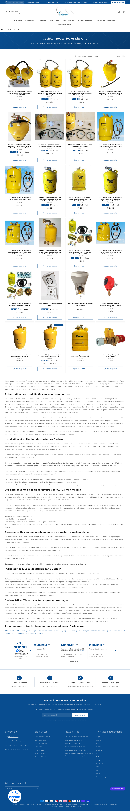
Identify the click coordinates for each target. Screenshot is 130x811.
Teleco (98, 773)
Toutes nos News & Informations (77, 737)
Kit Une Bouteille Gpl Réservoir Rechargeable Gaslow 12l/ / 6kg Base (110, 146)
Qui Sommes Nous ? (42, 737)
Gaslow (98, 757)
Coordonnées (113, 804)
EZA (97, 753)
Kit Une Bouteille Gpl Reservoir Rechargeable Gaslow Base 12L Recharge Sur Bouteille (50, 199)
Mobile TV (99, 763)
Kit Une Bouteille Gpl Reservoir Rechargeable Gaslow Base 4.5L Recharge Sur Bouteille (50, 252)
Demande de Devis (42, 743)
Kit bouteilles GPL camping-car (17, 631)
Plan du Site (39, 750)
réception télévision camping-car (44, 631)
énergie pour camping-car (69, 631)
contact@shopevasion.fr (19, 741)
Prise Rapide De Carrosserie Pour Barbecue (50, 304)
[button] (12, 12)
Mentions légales (76, 806)
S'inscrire (79, 715)
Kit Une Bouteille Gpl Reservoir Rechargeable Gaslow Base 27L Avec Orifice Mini (80, 199)
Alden (98, 743)
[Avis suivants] (115, 650)
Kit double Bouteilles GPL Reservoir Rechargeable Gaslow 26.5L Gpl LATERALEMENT (19, 93)
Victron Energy (101, 777)
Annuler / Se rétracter (43, 757)
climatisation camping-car (100, 631)
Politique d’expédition (100, 804)
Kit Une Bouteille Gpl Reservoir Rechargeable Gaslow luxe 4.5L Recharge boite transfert (110, 252)
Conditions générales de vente (60, 806)
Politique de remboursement (68, 804)
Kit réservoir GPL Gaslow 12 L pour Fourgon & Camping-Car (80, 145)
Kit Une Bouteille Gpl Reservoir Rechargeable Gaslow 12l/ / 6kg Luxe (19, 199)
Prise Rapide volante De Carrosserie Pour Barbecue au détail (110, 305)
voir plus (81, 650)
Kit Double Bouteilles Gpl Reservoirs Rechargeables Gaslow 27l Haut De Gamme (80, 93)
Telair (98, 770)
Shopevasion (21, 804)
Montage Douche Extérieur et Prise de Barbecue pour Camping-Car (79, 755)
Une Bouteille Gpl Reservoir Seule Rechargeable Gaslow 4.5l (80, 355)
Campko (99, 747)
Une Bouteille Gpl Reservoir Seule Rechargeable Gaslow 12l (20, 355)
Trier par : (77, 56)
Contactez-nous (40, 740)
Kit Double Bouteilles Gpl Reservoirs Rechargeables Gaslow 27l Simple (50, 93)
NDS (97, 767)
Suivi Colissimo (40, 753)
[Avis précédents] (31, 650)
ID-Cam (98, 760)
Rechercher (39, 747)
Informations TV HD (72, 743)
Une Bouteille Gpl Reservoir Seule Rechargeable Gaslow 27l (50, 355)
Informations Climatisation (75, 747)
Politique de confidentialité (51, 804)
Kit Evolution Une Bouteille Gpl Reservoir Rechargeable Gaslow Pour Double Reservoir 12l (110, 93)
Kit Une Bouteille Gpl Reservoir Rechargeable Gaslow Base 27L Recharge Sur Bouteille (110, 199)
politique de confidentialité (77, 720)
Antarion (99, 740)
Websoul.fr (38, 804)
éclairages (85, 631)
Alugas (98, 737)
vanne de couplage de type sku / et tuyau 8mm (110, 355)
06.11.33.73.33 (13, 737)
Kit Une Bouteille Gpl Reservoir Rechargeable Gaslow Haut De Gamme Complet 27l (80, 252)
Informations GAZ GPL (73, 740)
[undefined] (27, 654)
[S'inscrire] (37, 788)
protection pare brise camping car (30, 633)
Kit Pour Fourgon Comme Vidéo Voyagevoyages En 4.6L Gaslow (49, 145)
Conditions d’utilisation (85, 804)
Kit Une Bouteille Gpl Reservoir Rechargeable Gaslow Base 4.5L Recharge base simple (19, 252)
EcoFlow (99, 750)
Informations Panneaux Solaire (76, 750)
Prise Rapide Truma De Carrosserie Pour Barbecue (80, 304)
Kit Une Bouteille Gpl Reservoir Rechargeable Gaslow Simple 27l (19, 304)
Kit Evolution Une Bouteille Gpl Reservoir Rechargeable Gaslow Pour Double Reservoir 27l (19, 146)
